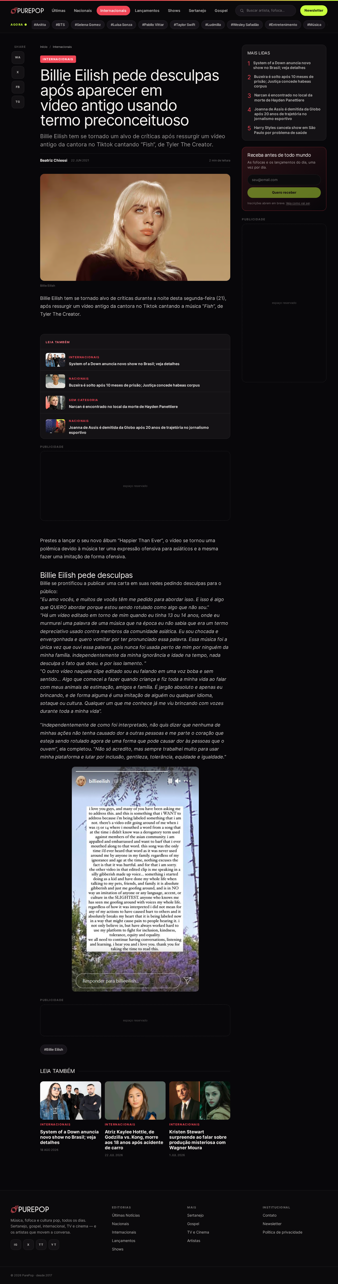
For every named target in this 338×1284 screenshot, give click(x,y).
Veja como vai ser (298, 203)
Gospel (221, 10)
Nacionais (83, 10)
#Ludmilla (206, 24)
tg (18, 102)
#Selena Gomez (81, 24)
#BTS (53, 24)
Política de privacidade (282, 1232)
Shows (174, 10)
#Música (307, 24)
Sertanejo (197, 10)
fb (18, 87)
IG (16, 1244)
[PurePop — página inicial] (27, 10)
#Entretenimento (276, 24)
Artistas (193, 1240)
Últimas (58, 10)
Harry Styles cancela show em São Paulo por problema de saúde (285, 129)
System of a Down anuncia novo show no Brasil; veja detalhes (282, 65)
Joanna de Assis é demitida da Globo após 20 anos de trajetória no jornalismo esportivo (287, 114)
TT (41, 1244)
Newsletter (313, 10)
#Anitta (33, 24)
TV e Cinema (198, 1232)
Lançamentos (147, 10)
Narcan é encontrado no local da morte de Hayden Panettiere (283, 97)
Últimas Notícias (126, 1215)
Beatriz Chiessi (53, 160)
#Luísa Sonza (114, 24)
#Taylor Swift (178, 24)
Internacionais (113, 10)
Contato (269, 1215)
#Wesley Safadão (238, 24)
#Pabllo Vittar (146, 24)
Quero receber (284, 192)
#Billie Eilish (53, 1049)
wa (18, 57)
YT (53, 1244)
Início (44, 47)
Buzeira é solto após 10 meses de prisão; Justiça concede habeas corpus (283, 81)
